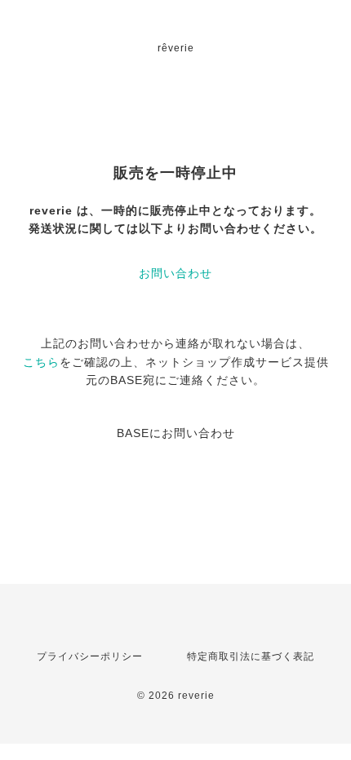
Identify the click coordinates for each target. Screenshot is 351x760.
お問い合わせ (175, 273)
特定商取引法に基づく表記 (250, 656)
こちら (41, 362)
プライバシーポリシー (90, 656)
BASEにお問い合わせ (176, 433)
